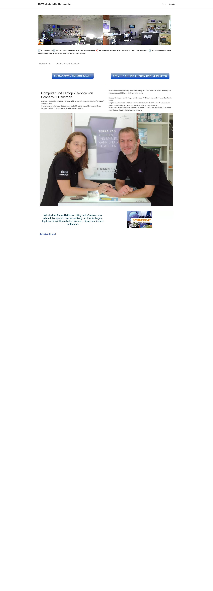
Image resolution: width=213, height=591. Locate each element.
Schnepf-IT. (45, 64)
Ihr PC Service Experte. (68, 64)
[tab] (45, 63)
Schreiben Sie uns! (48, 234)
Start (164, 4)
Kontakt (172, 4)
